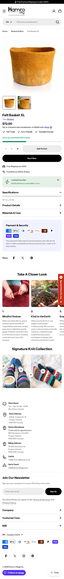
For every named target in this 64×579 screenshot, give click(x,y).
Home (4, 31)
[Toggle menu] (4, 11)
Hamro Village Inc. (16, 567)
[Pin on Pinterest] (31, 258)
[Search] (57, 22)
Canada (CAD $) (13, 535)
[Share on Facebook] (13, 258)
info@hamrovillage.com (18, 467)
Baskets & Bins (17, 31)
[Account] (54, 11)
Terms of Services (41, 499)
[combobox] (32, 22)
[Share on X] (22, 258)
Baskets (10, 119)
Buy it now (32, 158)
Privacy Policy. (9, 502)
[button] (61, 289)
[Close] (58, 180)
